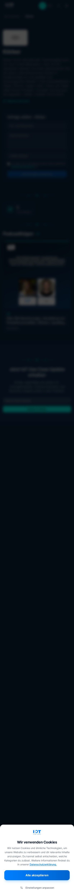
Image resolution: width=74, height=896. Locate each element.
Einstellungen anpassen (40, 887)
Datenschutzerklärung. (43, 864)
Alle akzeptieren (37, 875)
